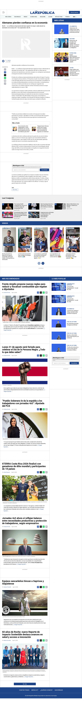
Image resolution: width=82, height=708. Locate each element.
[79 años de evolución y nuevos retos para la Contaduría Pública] (59, 348)
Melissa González (7, 640)
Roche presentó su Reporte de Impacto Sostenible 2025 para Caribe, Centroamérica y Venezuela (8, 256)
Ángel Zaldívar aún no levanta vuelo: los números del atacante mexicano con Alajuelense (75, 72)
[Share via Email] (5, 81)
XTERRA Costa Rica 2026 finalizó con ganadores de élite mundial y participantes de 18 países (24, 466)
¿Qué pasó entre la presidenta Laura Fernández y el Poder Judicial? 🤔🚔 (71, 256)
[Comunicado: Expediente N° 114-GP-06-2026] (59, 299)
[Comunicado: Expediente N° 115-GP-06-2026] (59, 287)
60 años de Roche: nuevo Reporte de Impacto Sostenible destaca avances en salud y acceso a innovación (22, 634)
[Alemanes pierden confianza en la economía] (26, 44)
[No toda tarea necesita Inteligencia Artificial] (59, 323)
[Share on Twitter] (5, 75)
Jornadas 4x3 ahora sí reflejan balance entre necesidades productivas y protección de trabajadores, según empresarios (24, 521)
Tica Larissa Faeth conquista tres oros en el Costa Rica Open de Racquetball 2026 (20, 206)
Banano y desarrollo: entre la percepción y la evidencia (73, 336)
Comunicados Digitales (70, 284)
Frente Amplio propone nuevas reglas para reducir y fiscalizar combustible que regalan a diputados (24, 286)
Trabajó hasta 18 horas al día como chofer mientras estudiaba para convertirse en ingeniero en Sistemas (43, 128)
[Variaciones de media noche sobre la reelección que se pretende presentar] (61, 29)
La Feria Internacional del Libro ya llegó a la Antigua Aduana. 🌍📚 (24, 255)
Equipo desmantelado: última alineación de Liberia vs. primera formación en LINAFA (75, 58)
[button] (74, 12)
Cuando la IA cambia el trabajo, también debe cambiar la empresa (72, 312)
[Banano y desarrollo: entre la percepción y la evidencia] (59, 336)
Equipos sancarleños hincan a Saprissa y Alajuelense (23, 582)
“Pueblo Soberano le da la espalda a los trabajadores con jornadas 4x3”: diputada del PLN (23, 403)
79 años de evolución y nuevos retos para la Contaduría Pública (72, 348)
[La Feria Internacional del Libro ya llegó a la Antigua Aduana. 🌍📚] (25, 239)
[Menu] (4, 12)
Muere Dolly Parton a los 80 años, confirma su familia (73, 205)
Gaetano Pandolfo (7, 587)
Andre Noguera (7, 472)
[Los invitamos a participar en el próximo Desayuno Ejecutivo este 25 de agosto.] (41, 239)
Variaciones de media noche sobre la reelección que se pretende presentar (75, 30)
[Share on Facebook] (5, 72)
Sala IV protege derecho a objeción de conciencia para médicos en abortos (46, 205)
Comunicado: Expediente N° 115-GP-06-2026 (72, 288)
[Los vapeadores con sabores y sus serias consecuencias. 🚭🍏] (57, 239)
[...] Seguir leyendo (21, 564)
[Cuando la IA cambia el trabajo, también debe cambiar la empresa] (59, 311)
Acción (71, 67)
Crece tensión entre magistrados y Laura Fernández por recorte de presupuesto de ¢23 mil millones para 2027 (24, 128)
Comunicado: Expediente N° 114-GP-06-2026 (72, 300)
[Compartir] (5, 84)
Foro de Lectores (72, 321)
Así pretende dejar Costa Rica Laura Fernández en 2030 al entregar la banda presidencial (20, 214)
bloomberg (15, 189)
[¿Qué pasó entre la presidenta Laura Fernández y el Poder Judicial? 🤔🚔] (73, 239)
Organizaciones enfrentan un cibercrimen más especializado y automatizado (47, 214)
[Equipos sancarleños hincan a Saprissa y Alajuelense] (24, 603)
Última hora (73, 53)
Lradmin (9, 60)
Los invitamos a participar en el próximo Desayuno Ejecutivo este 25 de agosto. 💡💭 (40, 256)
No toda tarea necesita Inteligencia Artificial (72, 324)
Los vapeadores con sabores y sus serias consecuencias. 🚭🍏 (55, 255)
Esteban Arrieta (7, 292)
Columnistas (73, 26)
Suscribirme (44, 169)
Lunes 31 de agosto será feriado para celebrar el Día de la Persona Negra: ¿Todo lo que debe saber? (23, 349)
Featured (72, 38)
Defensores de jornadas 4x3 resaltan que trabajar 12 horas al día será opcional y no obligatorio (74, 44)
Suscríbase (59, 690)
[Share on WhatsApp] (5, 78)
